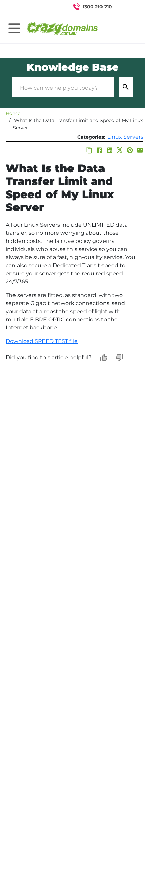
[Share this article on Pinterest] (129, 150)
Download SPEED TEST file (42, 341)
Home (13, 113)
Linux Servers (125, 137)
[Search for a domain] (127, 7)
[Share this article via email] (140, 150)
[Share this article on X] (119, 150)
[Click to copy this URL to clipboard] (89, 150)
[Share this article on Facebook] (99, 150)
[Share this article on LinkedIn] (109, 150)
